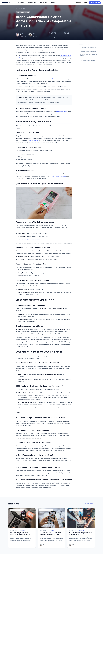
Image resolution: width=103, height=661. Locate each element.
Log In (85, 2)
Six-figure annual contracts (31, 239)
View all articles (89, 503)
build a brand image (61, 111)
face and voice (56, 79)
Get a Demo (77, 2)
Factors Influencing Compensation (88, 51)
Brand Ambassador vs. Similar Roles (88, 58)
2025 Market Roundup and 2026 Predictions (87, 61)
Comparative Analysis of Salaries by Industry (88, 55)
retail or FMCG (33, 140)
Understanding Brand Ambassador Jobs (88, 48)
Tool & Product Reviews (23, 12)
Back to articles (21, 8)
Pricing (53, 2)
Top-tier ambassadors (59, 176)
